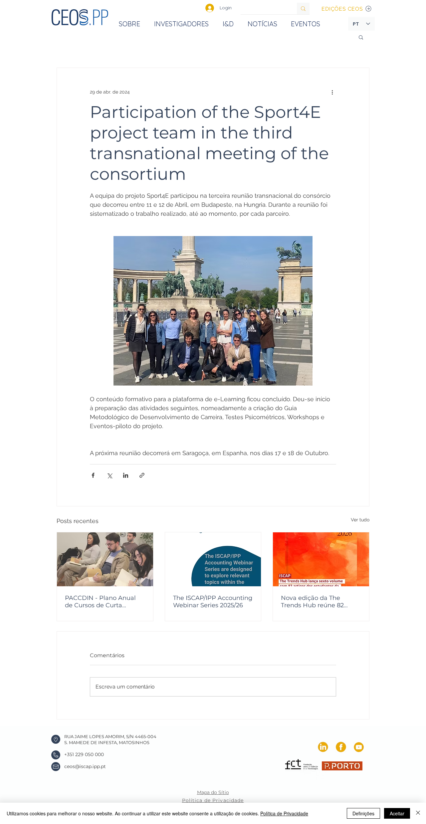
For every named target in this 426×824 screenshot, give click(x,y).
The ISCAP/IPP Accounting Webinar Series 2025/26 (212, 601)
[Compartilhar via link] (142, 475)
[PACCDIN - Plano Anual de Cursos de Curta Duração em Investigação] (105, 559)
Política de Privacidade (284, 813)
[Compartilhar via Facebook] (93, 475)
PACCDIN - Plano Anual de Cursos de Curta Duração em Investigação (103, 601)
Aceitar (397, 813)
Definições (363, 813)
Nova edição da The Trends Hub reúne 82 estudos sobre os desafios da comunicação (319, 601)
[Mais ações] (332, 92)
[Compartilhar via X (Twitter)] (109, 475)
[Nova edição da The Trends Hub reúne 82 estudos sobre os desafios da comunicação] (321, 559)
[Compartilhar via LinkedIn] (125, 475)
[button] (361, 37)
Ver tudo (360, 519)
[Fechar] (418, 813)
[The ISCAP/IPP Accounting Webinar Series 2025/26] (213, 559)
